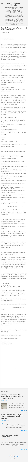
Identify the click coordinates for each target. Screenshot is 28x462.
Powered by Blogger (14, 456)
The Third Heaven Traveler (14, 4)
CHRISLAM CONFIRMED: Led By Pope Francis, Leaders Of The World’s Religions (12, 416)
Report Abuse (14, 458)
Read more (24, 410)
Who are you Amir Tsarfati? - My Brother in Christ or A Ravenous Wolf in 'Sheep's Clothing (12, 396)
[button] (26, 28)
